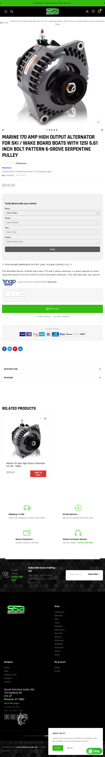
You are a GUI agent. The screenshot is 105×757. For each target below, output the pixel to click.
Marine (57, 651)
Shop (6, 671)
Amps (57, 622)
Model (7, 218)
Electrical (58, 633)
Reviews (8, 377)
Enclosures (59, 640)
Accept (57, 748)
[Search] (11, 11)
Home (5, 23)
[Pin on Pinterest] (15, 349)
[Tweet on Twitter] (9, 349)
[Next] (102, 130)
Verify (52, 249)
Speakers (59, 626)
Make (7, 208)
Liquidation (59, 612)
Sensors (58, 636)
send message (11, 703)
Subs (57, 619)
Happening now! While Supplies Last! (72, 3)
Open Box (59, 615)
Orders (57, 667)
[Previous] (3, 130)
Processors (59, 647)
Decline (70, 748)
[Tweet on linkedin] (20, 349)
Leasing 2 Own (10, 674)
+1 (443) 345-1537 (11, 707)
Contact (7, 681)
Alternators (60, 629)
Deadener (59, 644)
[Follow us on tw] (13, 717)
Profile (57, 671)
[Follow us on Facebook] (7, 717)
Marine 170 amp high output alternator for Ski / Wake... (25, 464)
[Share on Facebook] (4, 349)
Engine (8, 237)
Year (7, 228)
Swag (57, 654)
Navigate (8, 678)
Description (11, 369)
